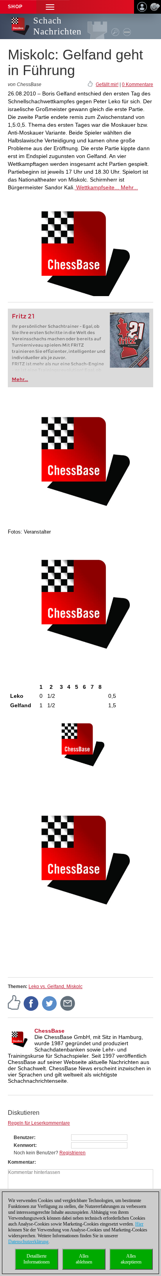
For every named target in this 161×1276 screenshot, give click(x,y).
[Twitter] (49, 1003)
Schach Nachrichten (57, 26)
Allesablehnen (84, 1259)
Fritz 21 (23, 316)
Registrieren (72, 1153)
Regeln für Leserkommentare (39, 1123)
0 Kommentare (137, 84)
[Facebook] (31, 1003)
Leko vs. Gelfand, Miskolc (55, 986)
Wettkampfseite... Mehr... (106, 187)
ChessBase (49, 1031)
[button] (50, 7)
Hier (139, 1224)
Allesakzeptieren (131, 1259)
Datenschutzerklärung (28, 1241)
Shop (15, 6)
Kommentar (21, 1162)
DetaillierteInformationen (36, 1259)
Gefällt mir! (107, 84)
